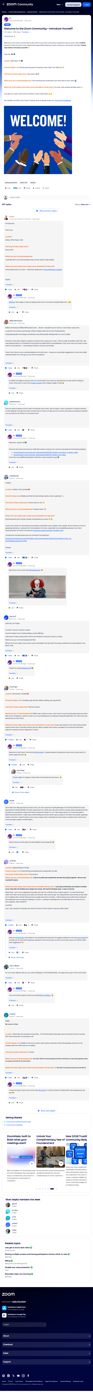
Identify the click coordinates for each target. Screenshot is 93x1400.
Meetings (8, 1257)
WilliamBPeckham (16, 321)
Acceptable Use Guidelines (34, 1381)
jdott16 (14, 1204)
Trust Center (19, 1381)
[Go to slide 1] (37, 1189)
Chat (7, 1270)
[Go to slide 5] (48, 1189)
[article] (46, 253)
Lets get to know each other (17, 1247)
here (55, 457)
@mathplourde (34, 570)
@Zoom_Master (45, 995)
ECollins (15, 1210)
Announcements (11, 183)
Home (4, 12)
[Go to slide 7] (55, 1189)
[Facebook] (28, 1375)
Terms (4, 1381)
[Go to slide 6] (51, 1189)
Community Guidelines (62, 100)
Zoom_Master (14, 966)
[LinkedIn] (8, 1375)
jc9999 (14, 1223)
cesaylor (12, 1014)
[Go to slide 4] (45, 1189)
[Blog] (3, 1375)
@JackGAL (20, 938)
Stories (32, 183)
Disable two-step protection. (17, 1267)
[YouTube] (18, 1375)
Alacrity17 (12, 616)
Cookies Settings (65, 1381)
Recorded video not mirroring (18, 1274)
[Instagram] (23, 1375)
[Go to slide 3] (43, 1189)
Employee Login (78, 1381)
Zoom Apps (81, 938)
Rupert (11, 216)
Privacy (10, 1381)
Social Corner (32, 12)
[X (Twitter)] (13, 1375)
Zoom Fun (23, 183)
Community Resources (17, 12)
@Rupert (12, 302)
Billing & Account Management (16, 1264)
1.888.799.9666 (19, 1302)
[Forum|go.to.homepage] (20, 4)
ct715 (14, 1217)
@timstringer (39, 752)
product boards (36, 383)
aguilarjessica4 (14, 402)
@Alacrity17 (26, 668)
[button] (3, 4)
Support (7, 1361)
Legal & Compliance (51, 1381)
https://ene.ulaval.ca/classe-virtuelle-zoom (48, 530)
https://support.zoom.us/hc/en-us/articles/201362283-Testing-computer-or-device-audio (45, 452)
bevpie (11, 801)
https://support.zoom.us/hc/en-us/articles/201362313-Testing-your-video (39, 455)
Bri (10, 18)
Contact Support (73, 5)
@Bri (20, 777)
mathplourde (14, 476)
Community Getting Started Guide (18, 1122)
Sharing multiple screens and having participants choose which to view (36, 1254)
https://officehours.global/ (53, 270)
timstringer (13, 687)
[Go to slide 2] (40, 1189)
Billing (7, 1261)
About (6, 1336)
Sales (5, 1353)
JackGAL (12, 861)
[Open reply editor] (46, 197)
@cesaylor (42, 1090)
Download (8, 1344)
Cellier (14, 1230)
